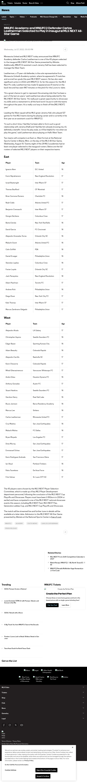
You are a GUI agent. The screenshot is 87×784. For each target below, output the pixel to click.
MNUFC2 (8, 523)
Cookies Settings (10, 770)
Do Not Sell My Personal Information (16, 765)
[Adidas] (65, 677)
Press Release (11, 528)
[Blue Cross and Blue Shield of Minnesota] (25, 681)
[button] (42, 3)
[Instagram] (10, 725)
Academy (19, 523)
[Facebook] (4, 725)
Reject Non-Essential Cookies (46, 770)
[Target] (35, 670)
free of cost (56, 517)
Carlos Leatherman (49, 523)
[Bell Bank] (59, 670)
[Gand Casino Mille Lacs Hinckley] (39, 681)
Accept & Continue (43, 776)
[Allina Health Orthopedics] (47, 672)
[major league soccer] (3, 735)
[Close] (72, 747)
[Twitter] (16, 725)
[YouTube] (22, 725)
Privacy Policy (28, 760)
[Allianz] (27, 670)
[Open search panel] (67, 3)
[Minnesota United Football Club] (4, 3)
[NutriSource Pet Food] (53, 679)
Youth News (32, 523)
